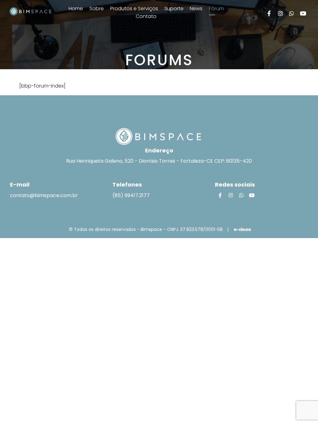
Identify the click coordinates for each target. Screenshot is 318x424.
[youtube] (303, 13)
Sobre (96, 8)
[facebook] (269, 13)
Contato (146, 16)
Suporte (174, 8)
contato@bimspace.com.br (44, 195)
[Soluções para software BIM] (30, 11)
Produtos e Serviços (134, 8)
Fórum (216, 8)
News (196, 8)
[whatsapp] (291, 13)
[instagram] (280, 13)
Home (76, 8)
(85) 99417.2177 (131, 195)
